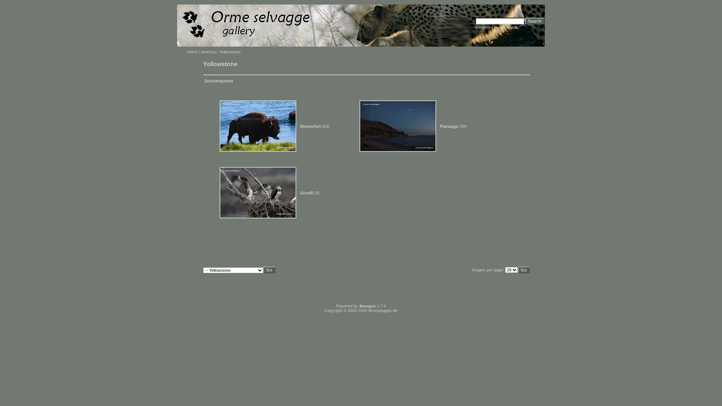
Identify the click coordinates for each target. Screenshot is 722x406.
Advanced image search (496, 27)
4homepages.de (382, 310)
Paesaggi (449, 126)
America (208, 52)
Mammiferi (310, 126)
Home (192, 52)
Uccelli (306, 193)
